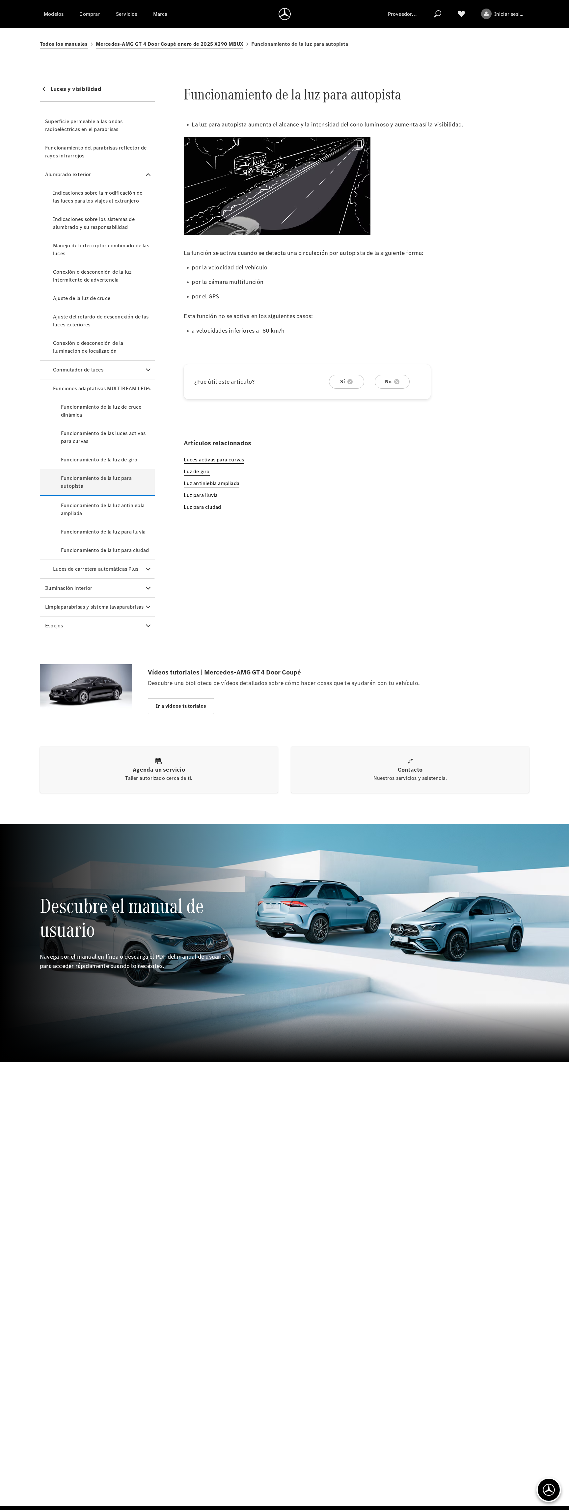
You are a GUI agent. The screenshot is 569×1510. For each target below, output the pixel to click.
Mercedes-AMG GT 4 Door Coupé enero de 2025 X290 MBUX (169, 44)
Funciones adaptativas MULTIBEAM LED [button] (100, 388)
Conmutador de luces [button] (78, 369)
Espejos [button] (54, 625)
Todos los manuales (64, 44)
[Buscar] (437, 14)
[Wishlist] (461, 14)
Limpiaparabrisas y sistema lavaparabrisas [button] (94, 606)
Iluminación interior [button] (68, 588)
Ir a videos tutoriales (181, 705)
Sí (342, 381)
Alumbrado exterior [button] (68, 174)
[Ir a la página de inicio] (284, 13)
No (388, 381)
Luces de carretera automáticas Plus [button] (95, 568)
